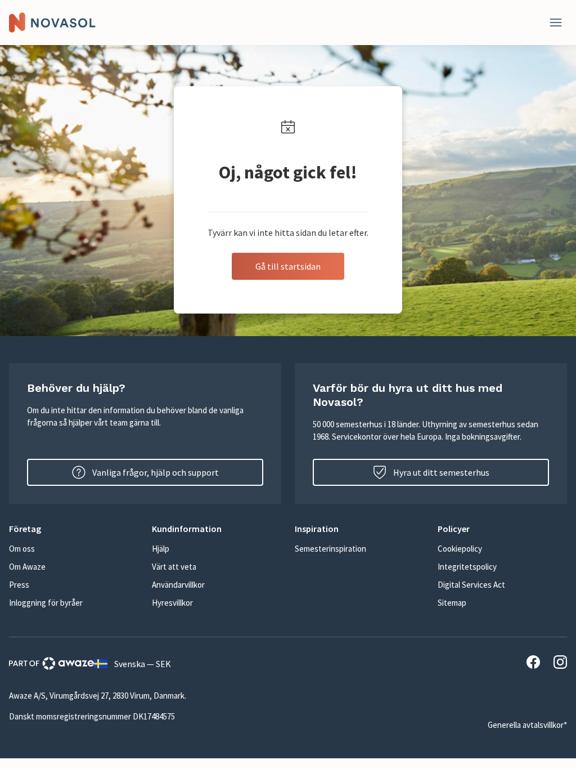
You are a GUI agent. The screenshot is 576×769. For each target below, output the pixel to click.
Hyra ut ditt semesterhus (441, 472)
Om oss (22, 548)
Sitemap (452, 602)
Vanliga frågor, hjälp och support (155, 472)
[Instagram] (560, 663)
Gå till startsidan (288, 266)
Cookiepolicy (460, 548)
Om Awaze (27, 566)
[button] (73, 528)
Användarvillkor (178, 584)
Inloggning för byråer (46, 602)
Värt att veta (174, 566)
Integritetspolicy (467, 566)
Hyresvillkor (172, 602)
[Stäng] (555, 22)
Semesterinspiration (330, 548)
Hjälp (160, 548)
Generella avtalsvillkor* (527, 724)
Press (19, 584)
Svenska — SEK (142, 663)
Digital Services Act (471, 584)
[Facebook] (533, 663)
